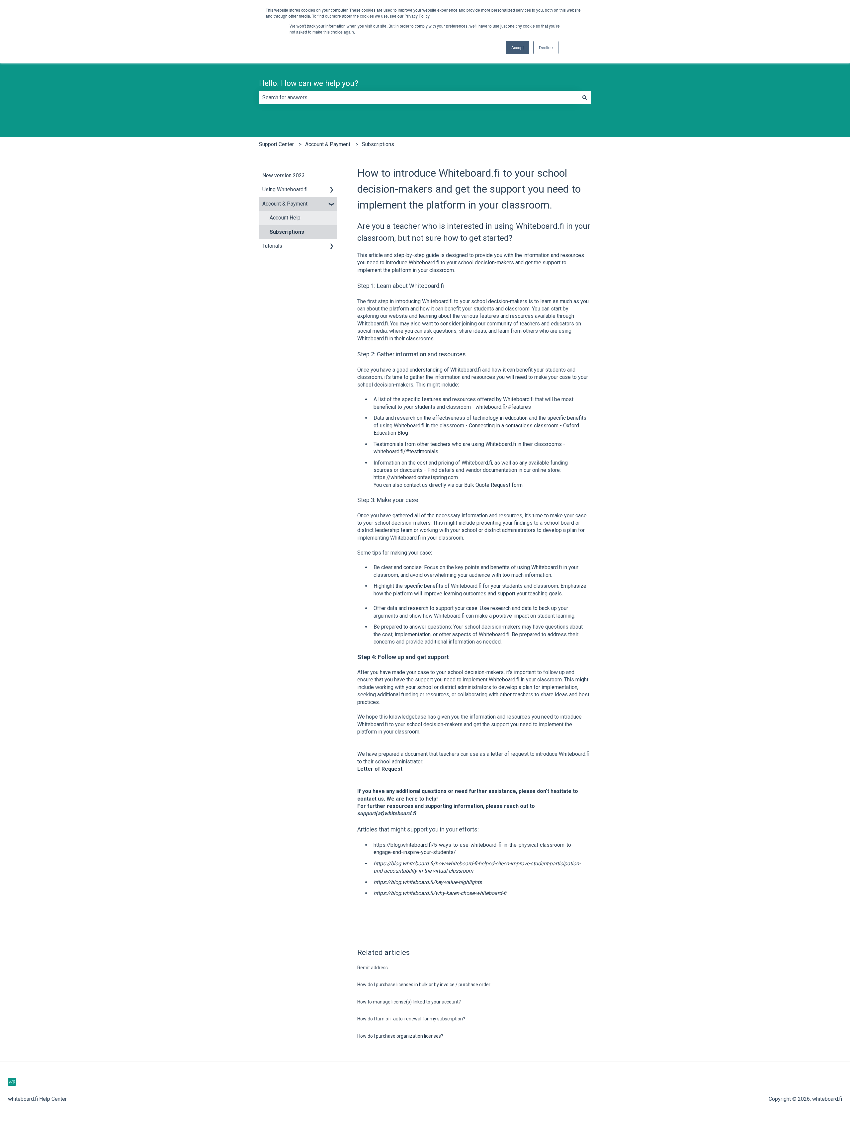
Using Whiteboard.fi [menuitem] (284, 189)
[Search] (584, 97)
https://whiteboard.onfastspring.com (416, 477)
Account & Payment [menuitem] (284, 204)
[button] (331, 190)
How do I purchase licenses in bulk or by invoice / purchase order (423, 984)
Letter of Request (379, 769)
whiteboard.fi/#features (503, 407)
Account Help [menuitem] (285, 218)
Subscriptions (378, 144)
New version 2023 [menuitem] (283, 175)
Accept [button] (517, 47)
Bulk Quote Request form (493, 485)
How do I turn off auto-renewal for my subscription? (411, 1018)
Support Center (276, 144)
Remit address (372, 967)
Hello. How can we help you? (308, 83)
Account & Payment (327, 144)
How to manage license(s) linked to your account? (409, 1001)
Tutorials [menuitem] (272, 246)
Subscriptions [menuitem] (287, 232)
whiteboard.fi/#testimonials (406, 451)
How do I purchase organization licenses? (400, 1036)
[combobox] (418, 97)
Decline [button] (546, 47)
